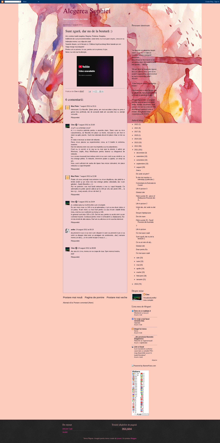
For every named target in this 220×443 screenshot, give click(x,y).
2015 (136, 135)
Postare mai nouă (72, 297)
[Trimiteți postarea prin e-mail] (89, 91)
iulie (138, 258)
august (139, 167)
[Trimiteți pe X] (98, 91)
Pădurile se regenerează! (143, 341)
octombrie (140, 160)
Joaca (138, 170)
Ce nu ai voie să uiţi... (144, 242)
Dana (136, 331)
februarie (139, 276)
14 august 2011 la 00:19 (85, 229)
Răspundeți (75, 117)
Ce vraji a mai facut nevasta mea (141, 320)
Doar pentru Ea (141, 249)
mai (138, 265)
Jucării (64, 432)
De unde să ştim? (142, 174)
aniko (73, 229)
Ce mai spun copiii (143, 233)
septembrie (140, 164)
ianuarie (139, 279)
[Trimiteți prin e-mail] (94, 91)
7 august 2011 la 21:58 (88, 176)
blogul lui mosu (140, 329)
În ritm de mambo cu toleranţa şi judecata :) (145, 178)
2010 (136, 284)
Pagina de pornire (94, 297)
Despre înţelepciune (143, 213)
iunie (138, 261)
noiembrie (140, 156)
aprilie (138, 269)
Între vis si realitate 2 (142, 311)
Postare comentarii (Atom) (83, 303)
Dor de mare (140, 216)
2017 (136, 132)
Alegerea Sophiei (87, 10)
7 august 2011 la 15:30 (86, 125)
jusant (119, 438)
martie (139, 272)
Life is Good (139, 347)
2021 (136, 128)
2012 (136, 146)
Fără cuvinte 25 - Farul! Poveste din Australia (144, 221)
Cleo (73, 125)
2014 (136, 139)
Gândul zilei (140, 192)
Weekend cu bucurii (141, 313)
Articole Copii (67, 429)
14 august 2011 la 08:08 (87, 248)
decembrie (140, 153)
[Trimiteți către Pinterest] (102, 91)
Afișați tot (154, 360)
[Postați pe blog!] (96, 91)
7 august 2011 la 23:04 (86, 202)
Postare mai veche (117, 297)
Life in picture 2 (141, 204)
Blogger (133, 438)
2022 (136, 124)
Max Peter (75, 106)
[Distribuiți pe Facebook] (100, 91)
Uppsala (137, 323)
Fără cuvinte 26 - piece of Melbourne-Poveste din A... (145, 198)
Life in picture (141, 229)
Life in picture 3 (141, 189)
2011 (136, 150)
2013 (136, 142)
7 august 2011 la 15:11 (88, 106)
